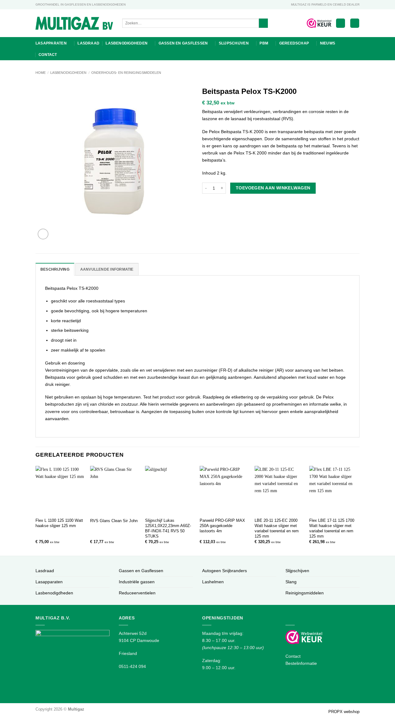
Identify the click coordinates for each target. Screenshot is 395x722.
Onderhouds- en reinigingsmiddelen (126, 72)
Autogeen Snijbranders (224, 570)
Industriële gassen (137, 581)
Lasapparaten (51, 43)
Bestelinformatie (301, 663)
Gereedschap (294, 43)
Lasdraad (88, 43)
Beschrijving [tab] (54, 269)
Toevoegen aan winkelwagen (273, 187)
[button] (340, 23)
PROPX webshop (344, 711)
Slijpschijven (234, 43)
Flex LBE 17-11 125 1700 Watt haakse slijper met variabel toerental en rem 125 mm (331, 528)
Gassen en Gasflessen (183, 43)
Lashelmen (213, 581)
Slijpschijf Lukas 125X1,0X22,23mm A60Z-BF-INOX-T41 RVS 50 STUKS (168, 528)
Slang (291, 581)
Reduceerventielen (137, 592)
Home (40, 72)
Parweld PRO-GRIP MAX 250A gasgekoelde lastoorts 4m (222, 525)
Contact (48, 55)
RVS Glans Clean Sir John (114, 520)
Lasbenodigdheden (127, 43)
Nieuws (327, 43)
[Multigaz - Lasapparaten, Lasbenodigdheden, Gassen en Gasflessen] (74, 23)
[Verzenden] (263, 23)
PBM (264, 43)
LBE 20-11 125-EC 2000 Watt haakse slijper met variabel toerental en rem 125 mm (277, 528)
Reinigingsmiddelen (304, 592)
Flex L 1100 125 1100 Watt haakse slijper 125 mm (59, 523)
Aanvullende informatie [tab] (107, 269)
